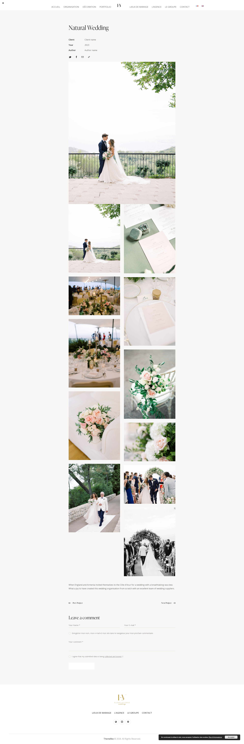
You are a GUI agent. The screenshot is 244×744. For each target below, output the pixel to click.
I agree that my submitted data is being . (97, 656)
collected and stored (113, 657)
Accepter (231, 737)
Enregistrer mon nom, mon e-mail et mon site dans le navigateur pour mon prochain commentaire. (112, 633)
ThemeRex (109, 738)
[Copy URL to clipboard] (89, 57)
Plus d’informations (215, 737)
